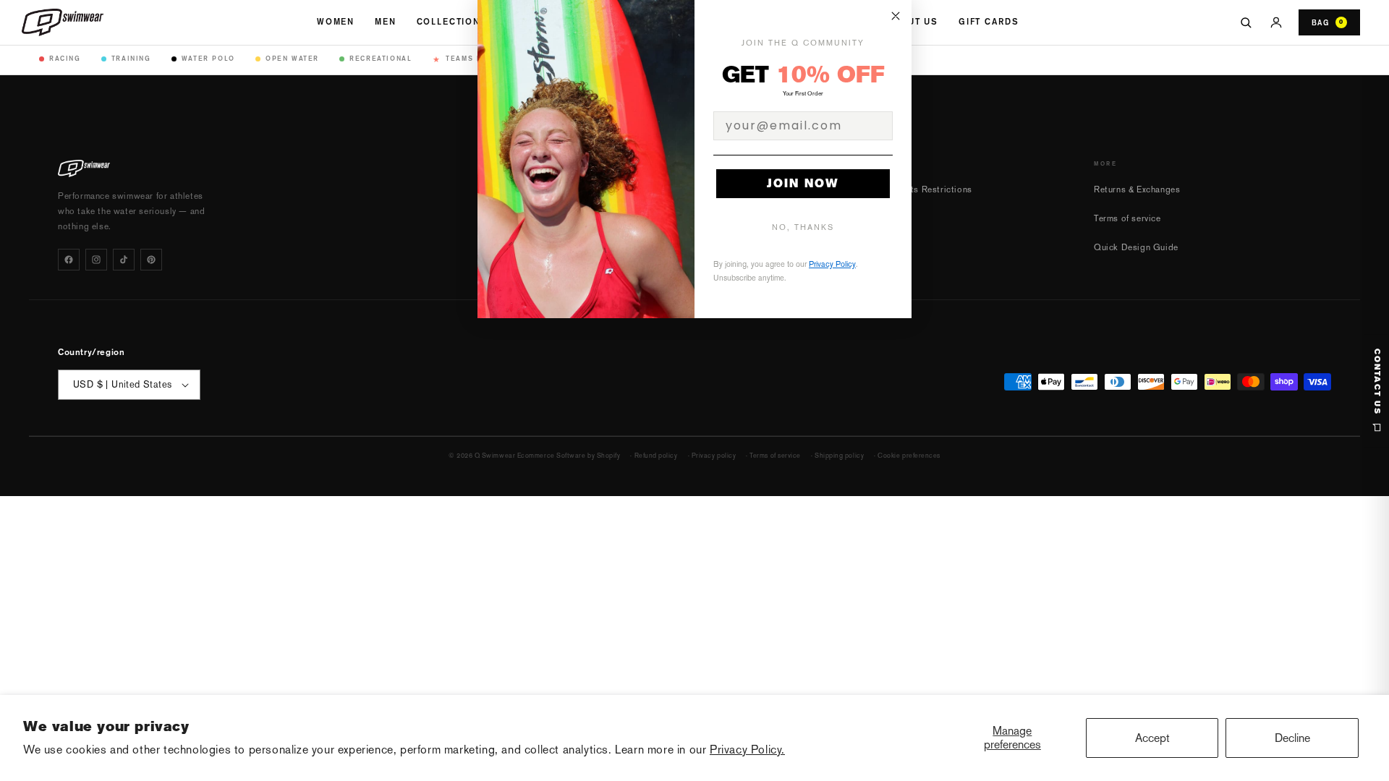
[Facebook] (69, 259)
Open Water (292, 58)
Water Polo (208, 58)
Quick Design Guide (1136, 247)
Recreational (380, 58)
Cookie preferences (909, 455)
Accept (1152, 738)
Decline (1292, 738)
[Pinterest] (151, 259)
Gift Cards (989, 22)
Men (385, 22)
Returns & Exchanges (1137, 189)
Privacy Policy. (747, 749)
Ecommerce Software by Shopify (569, 455)
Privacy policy (714, 455)
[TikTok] (124, 259)
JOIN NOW (803, 183)
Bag (1327, 22)
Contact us (1377, 382)
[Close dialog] (895, 16)
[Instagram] (96, 259)
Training (131, 58)
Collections (452, 22)
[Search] (1246, 22)
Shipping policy (839, 455)
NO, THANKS (803, 227)
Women (335, 22)
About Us (912, 22)
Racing (65, 58)
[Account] (1276, 22)
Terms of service (1127, 218)
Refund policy (656, 455)
